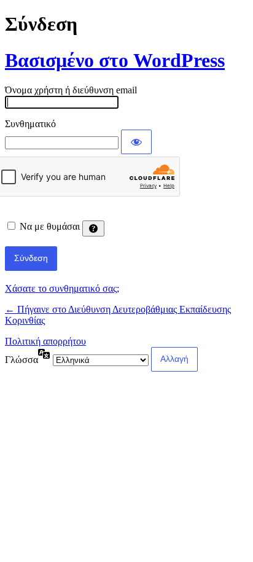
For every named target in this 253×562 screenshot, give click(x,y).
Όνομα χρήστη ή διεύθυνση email (71, 90)
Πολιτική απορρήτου (45, 341)
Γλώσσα (21, 359)
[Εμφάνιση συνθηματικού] (136, 142)
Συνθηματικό (30, 124)
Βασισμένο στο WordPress (115, 60)
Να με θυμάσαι (50, 226)
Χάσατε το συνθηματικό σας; (62, 288)
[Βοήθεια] (93, 228)
